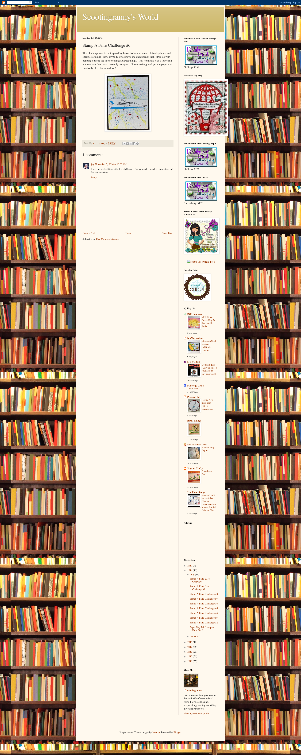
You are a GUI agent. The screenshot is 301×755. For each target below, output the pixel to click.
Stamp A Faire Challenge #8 (204, 594)
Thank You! (193, 388)
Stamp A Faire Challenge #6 (204, 603)
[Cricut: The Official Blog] (201, 261)
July (192, 574)
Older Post (167, 233)
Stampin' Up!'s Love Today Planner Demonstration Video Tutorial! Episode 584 (209, 502)
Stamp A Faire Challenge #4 (204, 613)
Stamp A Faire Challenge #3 (204, 617)
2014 (190, 647)
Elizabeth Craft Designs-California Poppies (209, 345)
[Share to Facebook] (134, 143)
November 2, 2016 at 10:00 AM (110, 164)
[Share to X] (131, 143)
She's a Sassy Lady (197, 444)
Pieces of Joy (193, 397)
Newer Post (89, 233)
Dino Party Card (207, 473)
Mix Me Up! (193, 362)
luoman (156, 732)
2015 (190, 642)
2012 (190, 656)
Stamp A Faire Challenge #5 (204, 608)
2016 (190, 570)
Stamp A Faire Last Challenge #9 (199, 588)
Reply (94, 177)
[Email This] (124, 143)
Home (128, 233)
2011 (190, 661)
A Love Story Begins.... (208, 449)
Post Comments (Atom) (107, 239)
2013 (190, 651)
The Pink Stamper (197, 492)
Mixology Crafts (195, 385)
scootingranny (194, 690)
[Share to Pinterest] (137, 143)
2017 (190, 565)
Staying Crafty (195, 468)
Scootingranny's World (120, 16)
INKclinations (194, 314)
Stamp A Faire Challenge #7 (204, 598)
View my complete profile (196, 713)
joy (92, 164)
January (194, 636)
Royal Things (194, 420)
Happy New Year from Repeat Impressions (207, 404)
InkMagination (195, 338)
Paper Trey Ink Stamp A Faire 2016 (202, 629)
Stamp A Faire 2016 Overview (200, 580)
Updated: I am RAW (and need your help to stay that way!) (209, 369)
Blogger (177, 732)
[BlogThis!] (127, 143)
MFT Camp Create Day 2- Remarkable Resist (208, 321)
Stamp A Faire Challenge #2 (204, 622)
